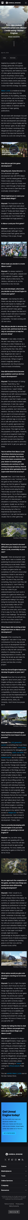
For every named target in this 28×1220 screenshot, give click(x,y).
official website (14, 1066)
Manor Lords (5, 91)
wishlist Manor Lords (14, 1073)
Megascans (12, 813)
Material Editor (6, 757)
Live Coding (22, 747)
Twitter (18, 1063)
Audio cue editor (18, 752)
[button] (14, 149)
